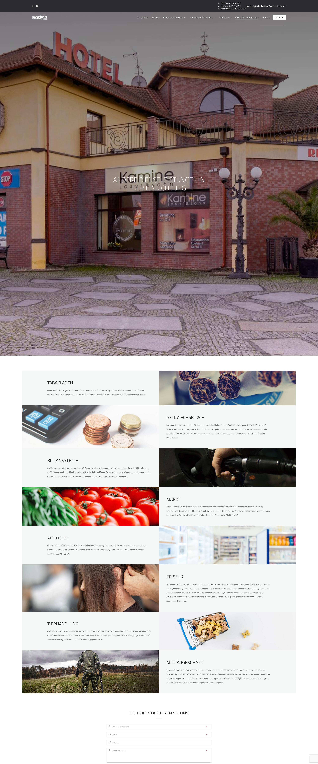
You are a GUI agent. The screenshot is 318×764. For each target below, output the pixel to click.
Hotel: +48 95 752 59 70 (231, 3)
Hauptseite (143, 17)
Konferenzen (225, 17)
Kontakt (267, 17)
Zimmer (155, 17)
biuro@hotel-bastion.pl (259, 5)
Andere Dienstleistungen (247, 17)
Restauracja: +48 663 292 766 (233, 8)
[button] (276, 5)
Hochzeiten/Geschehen (201, 17)
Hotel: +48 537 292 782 (231, 5)
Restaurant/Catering (173, 17)
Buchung (279, 17)
